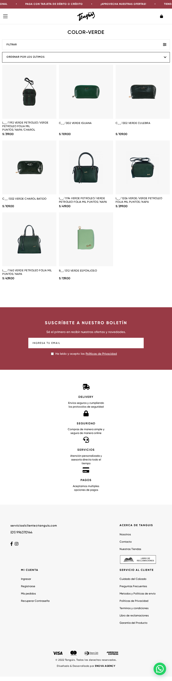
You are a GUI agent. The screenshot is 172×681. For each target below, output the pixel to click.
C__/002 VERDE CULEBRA (133, 123)
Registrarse (28, 586)
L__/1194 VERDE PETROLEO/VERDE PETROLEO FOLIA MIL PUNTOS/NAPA (83, 200)
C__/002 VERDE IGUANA (75, 123)
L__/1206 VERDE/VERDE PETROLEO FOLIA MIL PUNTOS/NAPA (139, 200)
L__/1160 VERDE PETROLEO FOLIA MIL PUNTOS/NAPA (27, 272)
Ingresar (26, 579)
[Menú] (5, 16)
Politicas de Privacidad (134, 601)
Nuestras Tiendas (130, 549)
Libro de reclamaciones (134, 615)
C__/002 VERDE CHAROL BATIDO (24, 199)
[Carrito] (164, 16)
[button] (160, 669)
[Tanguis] (86, 16)
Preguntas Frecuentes (133, 586)
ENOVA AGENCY (105, 666)
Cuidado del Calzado (133, 579)
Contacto (126, 542)
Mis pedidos (28, 593)
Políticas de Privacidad (101, 353)
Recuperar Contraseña (35, 601)
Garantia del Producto (133, 623)
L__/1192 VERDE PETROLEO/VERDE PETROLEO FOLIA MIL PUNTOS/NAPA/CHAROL (25, 126)
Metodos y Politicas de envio (138, 593)
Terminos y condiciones (134, 608)
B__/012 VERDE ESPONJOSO (78, 270)
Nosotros (125, 534)
